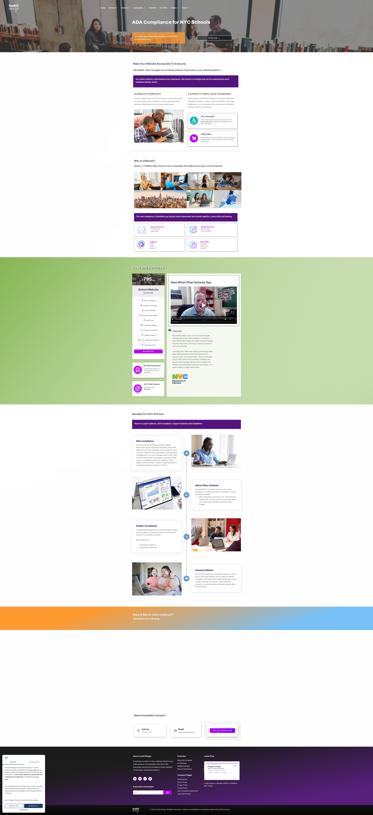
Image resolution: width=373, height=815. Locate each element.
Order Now (149, 351)
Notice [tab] (13, 762)
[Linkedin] (135, 778)
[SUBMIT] (167, 792)
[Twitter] (150, 778)
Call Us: (146, 729)
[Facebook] (140, 778)
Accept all (33, 806)
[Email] (175, 730)
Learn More (23, 810)
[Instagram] (145, 778)
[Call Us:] (138, 730)
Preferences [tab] (34, 762)
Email (181, 729)
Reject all (14, 806)
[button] (113, 8)
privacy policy (33, 770)
